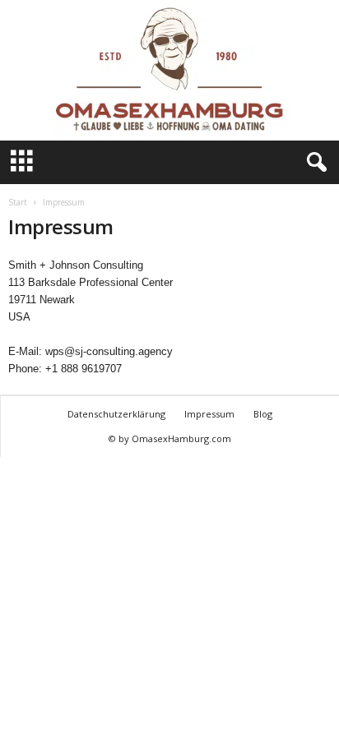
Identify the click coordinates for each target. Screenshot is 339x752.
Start (17, 202)
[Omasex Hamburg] (169, 70)
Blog (262, 414)
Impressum (209, 414)
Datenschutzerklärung (116, 414)
